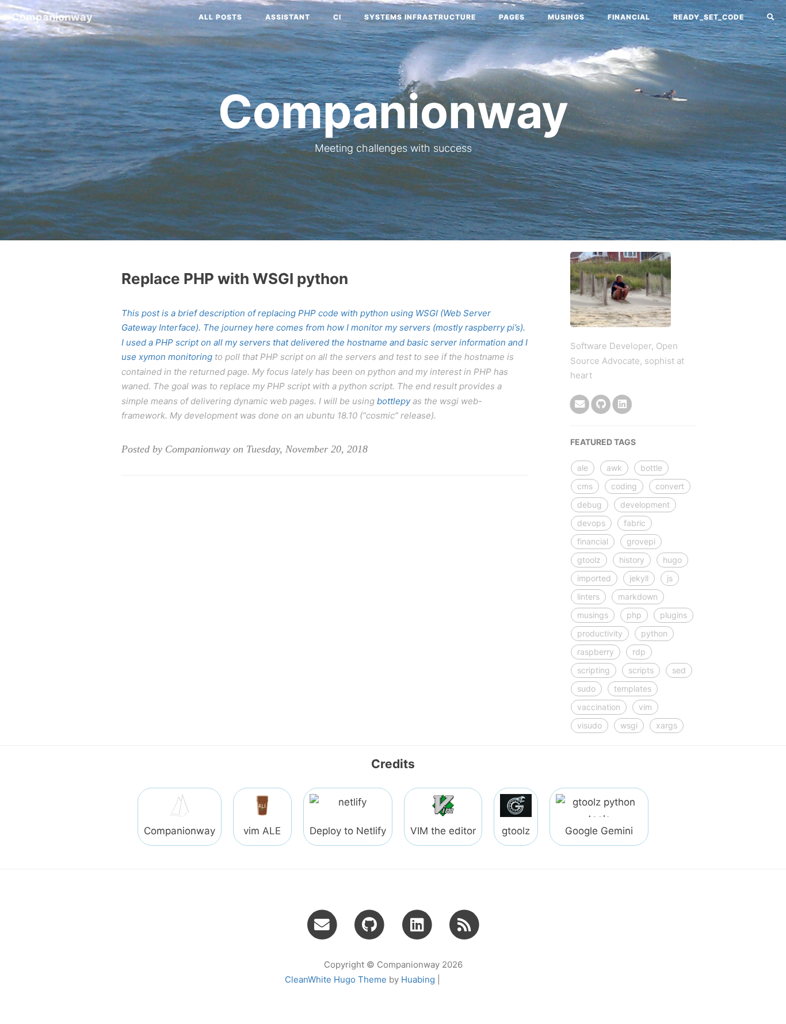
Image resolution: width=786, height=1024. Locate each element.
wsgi (629, 725)
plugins (673, 615)
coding (624, 486)
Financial (629, 17)
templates (632, 688)
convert (669, 486)
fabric (635, 523)
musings (592, 615)
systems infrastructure (420, 17)
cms (585, 486)
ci (337, 17)
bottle (651, 468)
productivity (600, 633)
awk (614, 468)
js (670, 578)
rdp (639, 652)
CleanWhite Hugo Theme (336, 979)
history (631, 560)
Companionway (52, 17)
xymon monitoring (175, 356)
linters (588, 596)
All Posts (220, 17)
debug (589, 504)
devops (591, 523)
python (654, 633)
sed (679, 670)
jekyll (638, 578)
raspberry (595, 652)
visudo (589, 725)
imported (594, 578)
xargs (666, 725)
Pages (512, 17)
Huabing (418, 979)
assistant (287, 17)
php (634, 615)
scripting (593, 670)
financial (592, 541)
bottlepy (393, 401)
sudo (586, 688)
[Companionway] (464, 924)
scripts (641, 670)
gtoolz (589, 560)
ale (582, 468)
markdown (638, 596)
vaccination (598, 707)
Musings (566, 17)
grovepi (641, 541)
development (645, 504)
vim (645, 707)
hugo (672, 560)
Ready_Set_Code (708, 17)
